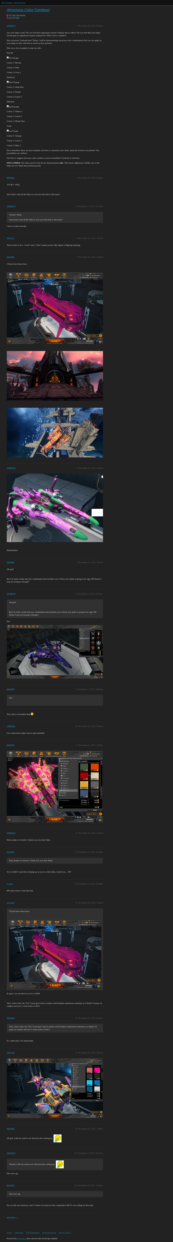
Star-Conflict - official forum (13, 3)
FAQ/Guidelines (32, 1233)
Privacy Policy (65, 1233)
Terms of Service (49, 1233)
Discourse (21, 1238)
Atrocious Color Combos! (28, 10)
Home (9, 1233)
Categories (18, 1233)
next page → (12, 1217)
